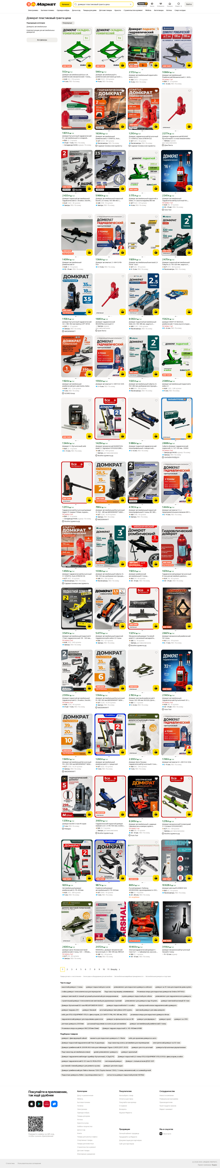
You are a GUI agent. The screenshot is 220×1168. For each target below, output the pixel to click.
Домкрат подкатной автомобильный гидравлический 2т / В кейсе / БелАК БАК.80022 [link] (76, 699)
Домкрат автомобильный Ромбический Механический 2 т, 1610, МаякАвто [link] (176, 76)
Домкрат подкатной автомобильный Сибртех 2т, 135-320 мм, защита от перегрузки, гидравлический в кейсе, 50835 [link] (176, 264)
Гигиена (80, 1106)
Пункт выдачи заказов (168, 1106)
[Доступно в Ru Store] (54, 1107)
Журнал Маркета (125, 1113)
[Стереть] (131, 4)
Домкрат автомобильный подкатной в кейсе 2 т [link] (176, 385)
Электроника (82, 1109)
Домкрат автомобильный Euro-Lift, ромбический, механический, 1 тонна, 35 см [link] (76, 76)
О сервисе (123, 1106)
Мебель (80, 1099)
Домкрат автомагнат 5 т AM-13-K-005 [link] (110, 384)
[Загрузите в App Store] (31, 1107)
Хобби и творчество (84, 1126)
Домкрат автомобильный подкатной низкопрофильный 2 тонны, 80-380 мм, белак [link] (142, 511)
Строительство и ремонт (86, 1147)
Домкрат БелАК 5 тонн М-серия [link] (74, 824)
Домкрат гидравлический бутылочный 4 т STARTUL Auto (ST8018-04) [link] (76, 575)
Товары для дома (83, 1116)
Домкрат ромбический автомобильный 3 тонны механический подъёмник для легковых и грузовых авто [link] (140, 575)
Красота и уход (82, 1123)
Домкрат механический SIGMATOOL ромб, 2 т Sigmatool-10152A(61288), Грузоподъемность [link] (109, 447)
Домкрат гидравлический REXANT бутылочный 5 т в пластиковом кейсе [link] (176, 137)
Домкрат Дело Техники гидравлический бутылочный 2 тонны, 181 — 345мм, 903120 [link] (143, 763)
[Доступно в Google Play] (39, 1107)
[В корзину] (89, 65)
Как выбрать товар (126, 1095)
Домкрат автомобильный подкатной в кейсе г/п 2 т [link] (143, 76)
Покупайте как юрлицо (127, 1102)
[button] (68, 23)
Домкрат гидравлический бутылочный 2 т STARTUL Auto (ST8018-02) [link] (143, 137)
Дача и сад (81, 1130)
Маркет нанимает (166, 1109)
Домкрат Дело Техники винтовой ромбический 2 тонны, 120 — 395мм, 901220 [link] (76, 951)
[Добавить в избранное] (89, 29)
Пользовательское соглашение (29, 1163)
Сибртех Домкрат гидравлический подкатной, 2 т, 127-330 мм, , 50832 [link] (175, 447)
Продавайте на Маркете (128, 1137)
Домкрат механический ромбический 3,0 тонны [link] (176, 637)
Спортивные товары (84, 1140)
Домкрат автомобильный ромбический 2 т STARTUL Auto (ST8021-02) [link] (107, 138)
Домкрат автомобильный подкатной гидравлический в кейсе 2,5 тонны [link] (109, 637)
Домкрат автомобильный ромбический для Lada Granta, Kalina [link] (75, 385)
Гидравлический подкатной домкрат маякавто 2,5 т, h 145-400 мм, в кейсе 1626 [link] (109, 825)
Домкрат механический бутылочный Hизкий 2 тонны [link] (176, 951)
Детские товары (83, 1150)
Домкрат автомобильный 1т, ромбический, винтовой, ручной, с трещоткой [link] (108, 76)
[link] (72, 987)
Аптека (80, 1119)
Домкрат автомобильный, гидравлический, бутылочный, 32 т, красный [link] (175, 699)
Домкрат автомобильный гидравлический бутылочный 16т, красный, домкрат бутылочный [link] (174, 200)
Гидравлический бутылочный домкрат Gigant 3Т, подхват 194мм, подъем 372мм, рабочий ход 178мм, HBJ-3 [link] (76, 511)
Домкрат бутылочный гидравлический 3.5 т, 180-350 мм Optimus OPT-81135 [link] (76, 323)
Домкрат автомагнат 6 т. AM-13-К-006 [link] (176, 762)
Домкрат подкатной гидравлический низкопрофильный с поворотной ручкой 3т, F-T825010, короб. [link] (142, 447)
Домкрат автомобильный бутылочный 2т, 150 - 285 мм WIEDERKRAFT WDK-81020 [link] (110, 511)
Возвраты (122, 1109)
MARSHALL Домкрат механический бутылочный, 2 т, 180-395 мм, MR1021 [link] (110, 951)
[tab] (33, 10)
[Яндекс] (214, 1165)
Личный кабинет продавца (129, 1133)
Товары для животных (85, 1144)
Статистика (10, 1163)
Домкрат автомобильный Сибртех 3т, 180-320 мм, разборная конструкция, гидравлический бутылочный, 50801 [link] (110, 575)
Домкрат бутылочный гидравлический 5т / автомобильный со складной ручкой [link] (76, 137)
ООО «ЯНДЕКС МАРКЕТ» (208, 1162)
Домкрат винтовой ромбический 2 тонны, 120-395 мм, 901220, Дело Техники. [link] (142, 699)
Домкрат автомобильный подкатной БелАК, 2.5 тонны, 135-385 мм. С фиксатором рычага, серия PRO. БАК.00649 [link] (109, 200)
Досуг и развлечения (85, 1095)
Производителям (166, 1102)
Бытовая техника (83, 1102)
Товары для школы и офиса (87, 1137)
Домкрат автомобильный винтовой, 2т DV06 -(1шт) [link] (143, 263)
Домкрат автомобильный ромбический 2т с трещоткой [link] (107, 763)
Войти (189, 4)
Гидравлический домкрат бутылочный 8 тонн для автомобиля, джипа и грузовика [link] (176, 575)
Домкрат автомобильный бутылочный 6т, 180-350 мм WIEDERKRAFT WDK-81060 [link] (110, 699)
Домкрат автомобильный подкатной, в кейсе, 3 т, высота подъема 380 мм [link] (143, 200)
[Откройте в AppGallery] (47, 1107)
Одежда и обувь (83, 1113)
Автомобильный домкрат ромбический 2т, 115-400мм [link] (72, 889)
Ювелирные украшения (86, 1154)
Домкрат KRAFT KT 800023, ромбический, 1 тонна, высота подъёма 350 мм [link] (176, 323)
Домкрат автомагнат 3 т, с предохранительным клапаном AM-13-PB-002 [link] (176, 511)
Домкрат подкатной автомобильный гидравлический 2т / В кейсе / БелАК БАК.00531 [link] (76, 200)
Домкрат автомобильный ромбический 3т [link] (71, 263)
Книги (79, 1133)
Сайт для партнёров (126, 1144)
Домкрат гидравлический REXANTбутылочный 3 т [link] (105, 323)
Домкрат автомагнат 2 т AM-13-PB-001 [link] (109, 263)
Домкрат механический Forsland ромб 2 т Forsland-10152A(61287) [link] (176, 825)
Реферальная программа (169, 1099)
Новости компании (167, 1095)
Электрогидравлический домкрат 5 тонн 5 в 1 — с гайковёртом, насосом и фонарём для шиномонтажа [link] (143, 951)
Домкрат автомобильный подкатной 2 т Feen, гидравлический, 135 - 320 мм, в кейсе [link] (76, 637)
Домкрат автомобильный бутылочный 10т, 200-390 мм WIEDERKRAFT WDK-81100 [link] (76, 763)
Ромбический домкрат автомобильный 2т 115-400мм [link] (107, 889)
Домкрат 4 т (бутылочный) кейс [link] (74, 446)
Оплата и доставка (126, 1099)
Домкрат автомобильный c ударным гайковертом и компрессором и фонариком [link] (142, 825)
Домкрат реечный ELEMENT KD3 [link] (174, 888)
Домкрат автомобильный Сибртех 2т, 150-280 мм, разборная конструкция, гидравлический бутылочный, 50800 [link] (143, 385)
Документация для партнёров (130, 1140)
